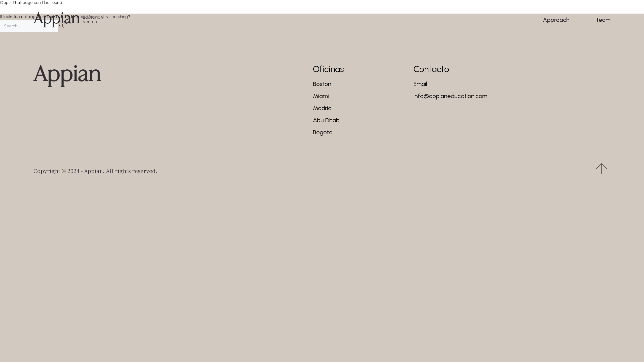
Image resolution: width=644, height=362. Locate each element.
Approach (556, 19)
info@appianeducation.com (450, 96)
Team (603, 19)
